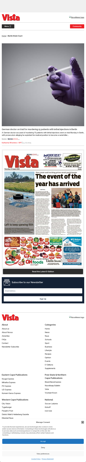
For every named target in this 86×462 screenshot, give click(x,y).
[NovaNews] (14, 139)
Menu (5, 26)
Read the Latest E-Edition (43, 271)
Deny (43, 447)
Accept (43, 441)
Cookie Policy (36, 459)
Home (4, 36)
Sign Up (43, 299)
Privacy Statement (48, 459)
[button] (83, 422)
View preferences (43, 454)
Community (77, 26)
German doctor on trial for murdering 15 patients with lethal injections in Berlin (39, 129)
